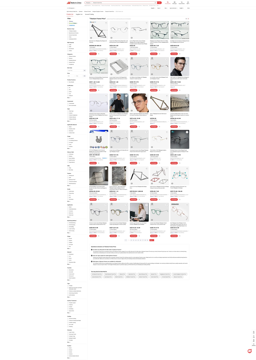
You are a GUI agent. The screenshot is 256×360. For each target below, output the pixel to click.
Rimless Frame (145, 5)
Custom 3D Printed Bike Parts (138, 187)
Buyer (159, 8)
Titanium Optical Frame (96, 5)
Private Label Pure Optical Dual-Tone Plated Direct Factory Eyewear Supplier (119, 115)
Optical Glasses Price (143, 274)
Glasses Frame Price (178, 277)
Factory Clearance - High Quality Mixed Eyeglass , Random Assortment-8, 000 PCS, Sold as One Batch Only (118, 188)
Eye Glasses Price (108, 277)
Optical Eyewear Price (96, 277)
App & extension (173, 8)
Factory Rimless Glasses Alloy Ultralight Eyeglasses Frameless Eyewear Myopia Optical (138, 42)
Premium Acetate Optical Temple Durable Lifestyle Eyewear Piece (98, 223)
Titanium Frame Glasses (105, 5)
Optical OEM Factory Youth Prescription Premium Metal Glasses (159, 42)
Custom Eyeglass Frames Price (179, 274)
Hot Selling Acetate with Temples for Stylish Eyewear (138, 78)
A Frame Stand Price (166, 277)
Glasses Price (122, 274)
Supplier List (79, 14)
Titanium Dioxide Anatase (126, 5)
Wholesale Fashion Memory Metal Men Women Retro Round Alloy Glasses (98, 115)
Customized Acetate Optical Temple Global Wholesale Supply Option (139, 150)
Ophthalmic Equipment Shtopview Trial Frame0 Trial (178, 187)
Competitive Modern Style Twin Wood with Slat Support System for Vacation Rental (179, 115)
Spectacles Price (131, 274)
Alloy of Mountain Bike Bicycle (158, 114)
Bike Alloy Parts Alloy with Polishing (98, 41)
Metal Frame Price (119, 277)
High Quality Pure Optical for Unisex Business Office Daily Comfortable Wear (179, 79)
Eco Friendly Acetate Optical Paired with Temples (159, 78)
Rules (188, 8)
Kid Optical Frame (152, 5)
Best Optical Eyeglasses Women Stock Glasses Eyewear (179, 41)
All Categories (71, 8)
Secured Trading (89, 14)
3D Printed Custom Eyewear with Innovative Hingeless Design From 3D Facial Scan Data (97, 151)
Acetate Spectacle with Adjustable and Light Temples (119, 150)
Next (151, 240)
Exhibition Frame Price (130, 277)
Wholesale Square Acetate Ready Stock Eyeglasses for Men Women (179, 151)
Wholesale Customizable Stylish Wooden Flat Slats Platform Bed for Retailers (98, 188)
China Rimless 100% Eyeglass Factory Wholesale (158, 150)
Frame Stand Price (154, 277)
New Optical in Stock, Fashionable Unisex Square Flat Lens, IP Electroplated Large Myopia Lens (178, 224)
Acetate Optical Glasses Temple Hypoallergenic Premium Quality (118, 223)
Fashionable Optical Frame (137, 5)
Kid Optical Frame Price (97, 274)
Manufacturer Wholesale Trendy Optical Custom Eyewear (98, 78)
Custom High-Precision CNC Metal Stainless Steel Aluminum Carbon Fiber (118, 79)
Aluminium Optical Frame (115, 5)
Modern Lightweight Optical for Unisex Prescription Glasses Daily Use (139, 114)
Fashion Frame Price (143, 277)
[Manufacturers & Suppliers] (74, 2)
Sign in (188, 3)
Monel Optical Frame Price (110, 274)
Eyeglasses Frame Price (165, 274)
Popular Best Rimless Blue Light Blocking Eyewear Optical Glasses (119, 41)
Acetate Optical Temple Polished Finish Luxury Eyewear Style (158, 223)
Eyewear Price (154, 274)
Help (165, 8)
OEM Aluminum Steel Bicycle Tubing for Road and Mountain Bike (159, 187)
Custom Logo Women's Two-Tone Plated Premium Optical (138, 223)
